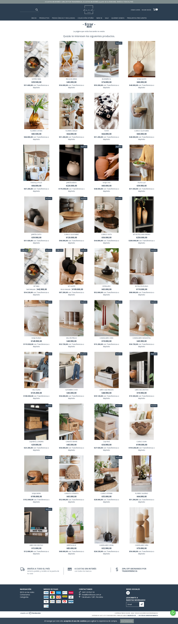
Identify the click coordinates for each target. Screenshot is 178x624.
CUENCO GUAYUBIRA (141, 131)
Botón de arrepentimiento (148, 615)
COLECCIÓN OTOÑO (86, 18)
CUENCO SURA (142, 442)
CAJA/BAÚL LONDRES (36, 442)
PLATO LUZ (142, 183)
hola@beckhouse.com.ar (91, 594)
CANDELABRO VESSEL (106, 545)
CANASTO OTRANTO (71, 493)
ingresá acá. (132, 615)
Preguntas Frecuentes (137, 18)
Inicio (34, 18)
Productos (44, 18)
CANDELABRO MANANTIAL (142, 338)
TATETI (106, 131)
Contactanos (25, 594)
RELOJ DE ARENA (71, 79)
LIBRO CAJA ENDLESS (106, 390)
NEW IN (99, 18)
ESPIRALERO (107, 286)
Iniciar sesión (146, 10)
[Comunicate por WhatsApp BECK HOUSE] (173, 613)
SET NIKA (36, 286)
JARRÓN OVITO (36, 234)
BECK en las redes (27, 592)
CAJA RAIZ (106, 442)
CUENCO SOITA (106, 234)
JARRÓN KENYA (71, 183)
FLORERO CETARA (36, 131)
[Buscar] (36, 9)
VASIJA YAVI (106, 183)
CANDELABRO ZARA (106, 338)
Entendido (127, 621)
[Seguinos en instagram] (128, 593)
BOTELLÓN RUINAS (141, 286)
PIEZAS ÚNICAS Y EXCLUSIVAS (63, 18)
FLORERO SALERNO (141, 493)
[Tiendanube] (30, 614)
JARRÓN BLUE (71, 545)
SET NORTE (71, 286)
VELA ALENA (36, 390)
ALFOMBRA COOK (71, 390)
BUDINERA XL (106, 79)
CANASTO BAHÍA (71, 442)
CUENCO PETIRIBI (106, 493)
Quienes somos (117, 18)
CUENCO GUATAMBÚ (71, 234)
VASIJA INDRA (36, 493)
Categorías (24, 597)
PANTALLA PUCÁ (36, 183)
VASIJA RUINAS (36, 338)
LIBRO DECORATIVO (141, 390)
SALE (107, 18)
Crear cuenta (135, 10)
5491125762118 (88, 592)
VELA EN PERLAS (71, 338)
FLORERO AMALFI (71, 131)
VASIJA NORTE (141, 79)
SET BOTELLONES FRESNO (141, 234)
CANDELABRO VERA (141, 545)
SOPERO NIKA (36, 79)
